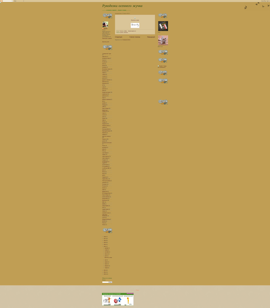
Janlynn (103, 211)
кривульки (104, 95)
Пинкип (103, 118)
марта (106, 263)
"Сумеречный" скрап (106, 53)
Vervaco (104, 224)
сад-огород (104, 152)
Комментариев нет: (132, 31)
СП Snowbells (105, 166)
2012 (105, 270)
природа (104, 134)
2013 (105, 246)
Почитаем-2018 (105, 129)
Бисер (103, 65)
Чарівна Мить (105, 178)
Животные (104, 81)
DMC (103, 202)
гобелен (104, 74)
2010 (105, 274)
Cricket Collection (105, 196)
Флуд (103, 173)
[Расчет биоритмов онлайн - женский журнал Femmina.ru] (118, 305)
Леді (103, 97)
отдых (103, 113)
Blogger (137, 290)
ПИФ (103, 120)
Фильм (103, 171)
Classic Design (105, 194)
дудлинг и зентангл (106, 79)
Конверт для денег (106, 92)
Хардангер (104, 177)
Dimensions (104, 200)
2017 (105, 238)
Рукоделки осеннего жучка (122, 6)
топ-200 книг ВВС (106, 168)
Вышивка (104, 70)
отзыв (103, 114)
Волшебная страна (106, 69)
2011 (105, 272)
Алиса (103, 60)
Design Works (105, 198)
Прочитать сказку (135, 20)
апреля (106, 261)
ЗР (103, 85)
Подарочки (104, 123)
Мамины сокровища (106, 99)
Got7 (103, 207)
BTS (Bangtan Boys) (106, 193)
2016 (105, 240)
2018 (105, 236)
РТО (103, 150)
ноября (106, 250)
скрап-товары (105, 158)
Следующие (118, 37)
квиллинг (104, 88)
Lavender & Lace (105, 212)
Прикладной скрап (106, 130)
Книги (103, 90)
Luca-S (103, 217)
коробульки (104, 94)
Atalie (103, 189)
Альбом (104, 61)
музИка (103, 103)
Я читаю (104, 186)
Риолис (103, 145)
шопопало (126, 32)
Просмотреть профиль (107, 38)
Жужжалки (104, 83)
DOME (103, 203)
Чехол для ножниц (106, 180)
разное (121, 32)
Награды (104, 104)
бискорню (104, 67)
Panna (103, 222)
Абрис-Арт (104, 56)
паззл (103, 116)
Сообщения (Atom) (126, 39)
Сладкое (104, 159)
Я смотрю (104, 184)
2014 (105, 244)
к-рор (103, 86)
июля (106, 255)
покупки (104, 127)
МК (103, 101)
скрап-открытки (105, 156)
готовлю (104, 76)
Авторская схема (106, 58)
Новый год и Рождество (105, 111)
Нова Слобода (105, 108)
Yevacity (105, 28)
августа (106, 253)
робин (103, 149)
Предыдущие (151, 37)
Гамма (103, 72)
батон (103, 63)
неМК (103, 106)
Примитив (104, 132)
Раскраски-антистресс (107, 142)
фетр (103, 169)
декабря (107, 248)
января (106, 267)
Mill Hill (103, 221)
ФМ (103, 175)
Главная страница (134, 37)
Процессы (104, 139)
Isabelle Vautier (105, 209)
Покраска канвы (105, 125)
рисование (104, 147)
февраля (107, 265)
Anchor (103, 187)
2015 (105, 242)
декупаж (104, 78)
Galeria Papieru (105, 205)
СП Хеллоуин (105, 164)
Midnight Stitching (106, 219)
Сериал (103, 154)
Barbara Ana (104, 191)
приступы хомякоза (106, 136)
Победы (104, 122)
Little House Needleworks (105, 215)
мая (106, 259)
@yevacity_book (105, 41)
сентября (107, 251)
